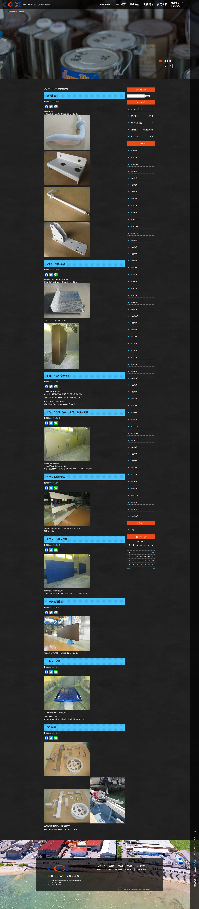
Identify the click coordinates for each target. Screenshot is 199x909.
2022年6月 (134, 330)
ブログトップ (141, 90)
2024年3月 (134, 199)
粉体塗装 (51, 95)
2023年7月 (134, 254)
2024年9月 (134, 171)
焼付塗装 (129, 866)
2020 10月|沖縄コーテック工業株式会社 (13, 11)
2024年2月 (134, 206)
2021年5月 (134, 412)
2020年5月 (134, 461)
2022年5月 (134, 337)
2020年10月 (134, 440)
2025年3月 (134, 157)
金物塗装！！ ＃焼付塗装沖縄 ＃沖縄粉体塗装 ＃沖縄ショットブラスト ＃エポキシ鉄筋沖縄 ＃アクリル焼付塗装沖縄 (143, 130)
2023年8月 (134, 247)
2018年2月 (134, 502)
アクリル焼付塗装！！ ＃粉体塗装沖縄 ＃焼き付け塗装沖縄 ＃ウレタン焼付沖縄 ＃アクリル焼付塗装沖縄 (143, 123)
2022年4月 (134, 343)
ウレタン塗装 (53, 661)
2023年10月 (134, 233)
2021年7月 (134, 399)
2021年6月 (134, 406)
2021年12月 (134, 371)
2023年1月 (134, 295)
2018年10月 (134, 495)
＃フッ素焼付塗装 (56, 477)
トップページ (106, 4)
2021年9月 (134, 385)
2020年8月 (134, 447)
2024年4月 (134, 192)
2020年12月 (134, 426)
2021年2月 (134, 419)
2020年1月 (134, 475)
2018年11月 (134, 488)
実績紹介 (148, 4)
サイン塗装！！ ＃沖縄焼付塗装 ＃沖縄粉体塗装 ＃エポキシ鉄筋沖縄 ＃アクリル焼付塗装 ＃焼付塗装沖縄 (143, 137)
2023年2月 (134, 288)
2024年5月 (134, 185)
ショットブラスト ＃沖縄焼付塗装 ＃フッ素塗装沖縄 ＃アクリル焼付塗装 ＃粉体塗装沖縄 (143, 109)
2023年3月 (134, 281)
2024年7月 (134, 178)
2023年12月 (134, 219)
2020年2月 (134, 468)
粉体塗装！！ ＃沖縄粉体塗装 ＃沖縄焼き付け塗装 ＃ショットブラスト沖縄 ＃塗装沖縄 (143, 116)
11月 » (153, 568)
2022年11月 (134, 309)
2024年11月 (134, 164)
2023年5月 (134, 268)
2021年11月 (134, 378)
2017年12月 (134, 516)
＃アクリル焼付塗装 (57, 539)
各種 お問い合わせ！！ (59, 375)
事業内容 (134, 4)
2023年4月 (134, 274)
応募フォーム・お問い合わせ (177, 4)
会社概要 (121, 4)
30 (149, 564)
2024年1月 (134, 212)
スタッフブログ (141, 869)
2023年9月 (134, 240)
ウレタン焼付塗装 (56, 263)
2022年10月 (134, 316)
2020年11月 (134, 433)
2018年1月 (134, 509)
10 (153, 552)
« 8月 (128, 568)
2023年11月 (134, 226)
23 (149, 560)
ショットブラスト (141, 866)
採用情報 (162, 4)
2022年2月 (134, 357)
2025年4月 (134, 150)
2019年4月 (134, 481)
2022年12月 (134, 302)
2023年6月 (134, 261)
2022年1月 (134, 364)
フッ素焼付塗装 (55, 601)
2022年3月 (134, 350)
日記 (132, 530)
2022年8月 (134, 323)
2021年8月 (134, 392)
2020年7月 (134, 454)
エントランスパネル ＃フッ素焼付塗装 (67, 412)
